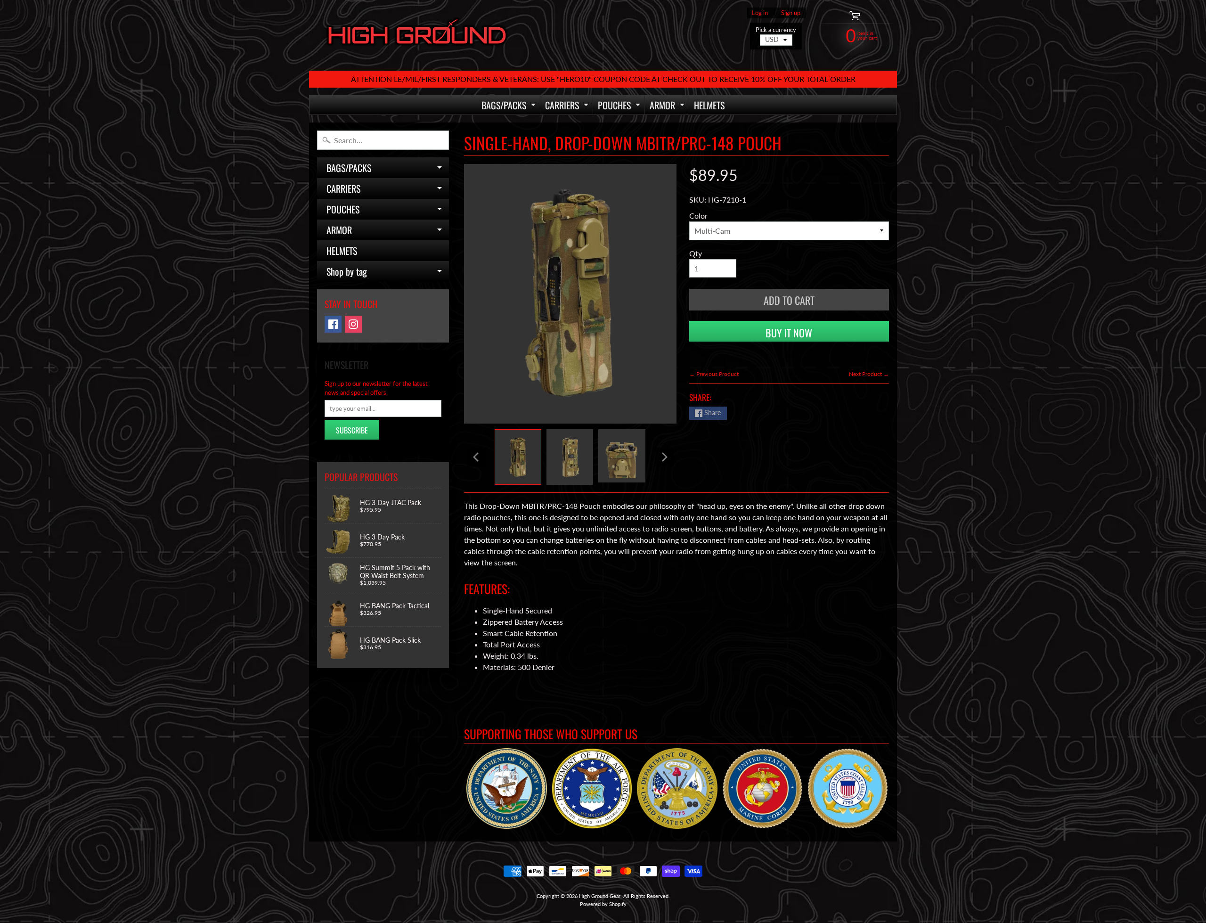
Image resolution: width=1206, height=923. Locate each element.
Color (698, 215)
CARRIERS (568, 106)
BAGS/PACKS (509, 106)
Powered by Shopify (603, 904)
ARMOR (668, 106)
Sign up (790, 13)
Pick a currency (776, 29)
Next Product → (869, 373)
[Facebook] (333, 324)
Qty (695, 253)
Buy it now (789, 332)
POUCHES (620, 106)
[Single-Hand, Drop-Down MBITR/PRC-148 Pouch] (518, 457)
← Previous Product (714, 373)
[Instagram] (353, 324)
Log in (760, 13)
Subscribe (352, 430)
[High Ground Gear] (417, 35)
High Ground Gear (599, 896)
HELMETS (709, 105)
